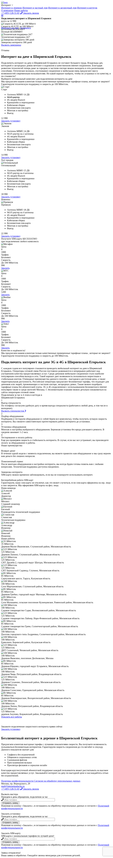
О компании (7, 10)
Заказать (5, 268)
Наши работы (21, 10)
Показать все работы (11, 717)
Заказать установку (10, 121)
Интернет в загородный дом (62, 8)
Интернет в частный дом (35, 8)
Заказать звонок (31, 789)
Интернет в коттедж (87, 8)
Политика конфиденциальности (17, 781)
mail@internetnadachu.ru (13, 786)
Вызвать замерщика (11, 45)
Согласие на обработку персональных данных (57, 781)
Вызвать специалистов (13, 411)
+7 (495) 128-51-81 (10, 789)
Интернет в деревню (11, 8)
